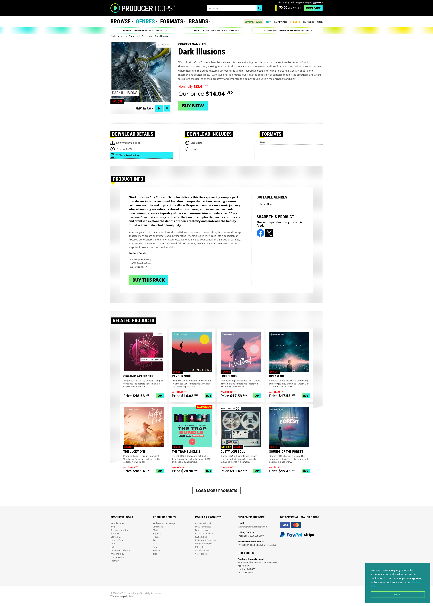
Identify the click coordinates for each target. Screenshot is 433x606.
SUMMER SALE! (253, 21)
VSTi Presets (201, 553)
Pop (155, 540)
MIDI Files (200, 547)
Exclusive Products (204, 533)
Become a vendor (119, 530)
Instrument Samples (205, 540)
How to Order (117, 540)
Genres (145, 21)
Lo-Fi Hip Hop (264, 204)
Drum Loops (201, 530)
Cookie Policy (117, 557)
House (156, 536)
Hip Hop (157, 533)
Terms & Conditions (120, 550)
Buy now (193, 105)
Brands (198, 21)
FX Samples (201, 536)
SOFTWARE (280, 21)
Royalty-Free (133, 155)
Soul (155, 547)
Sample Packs (117, 523)
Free (320, 21)
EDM (155, 530)
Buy (160, 395)
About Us (115, 533)
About (281, 2)
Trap (155, 553)
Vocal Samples (202, 550)
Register (300, 2)
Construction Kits (204, 523)
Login (308, 2)
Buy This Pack (148, 280)
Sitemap (114, 560)
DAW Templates (203, 526)
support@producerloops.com (253, 526)
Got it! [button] (398, 594)
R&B (155, 543)
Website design (118, 596)
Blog (287, 2)
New (268, 21)
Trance (156, 550)
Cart (313, 8)
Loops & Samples (203, 543)
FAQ (112, 543)
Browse (120, 21)
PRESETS (295, 21)
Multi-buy (226, 447)
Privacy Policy (117, 553)
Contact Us (115, 536)
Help (292, 2)
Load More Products (216, 490)
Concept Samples (192, 44)
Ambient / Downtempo (164, 523)
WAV (262, 142)
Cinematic (158, 526)
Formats (171, 21)
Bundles (308, 21)
